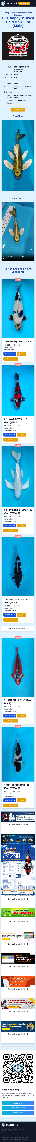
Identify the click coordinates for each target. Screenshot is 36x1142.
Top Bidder (13, 1129)
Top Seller (22, 1129)
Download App (25, 3)
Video (22, 354)
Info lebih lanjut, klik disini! (18, 628)
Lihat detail (9, 354)
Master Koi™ (10, 1137)
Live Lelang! (18, 1103)
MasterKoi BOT (6, 1131)
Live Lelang (5, 1129)
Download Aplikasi (18, 1113)
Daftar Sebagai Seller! (18, 1108)
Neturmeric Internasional (19, 1139)
